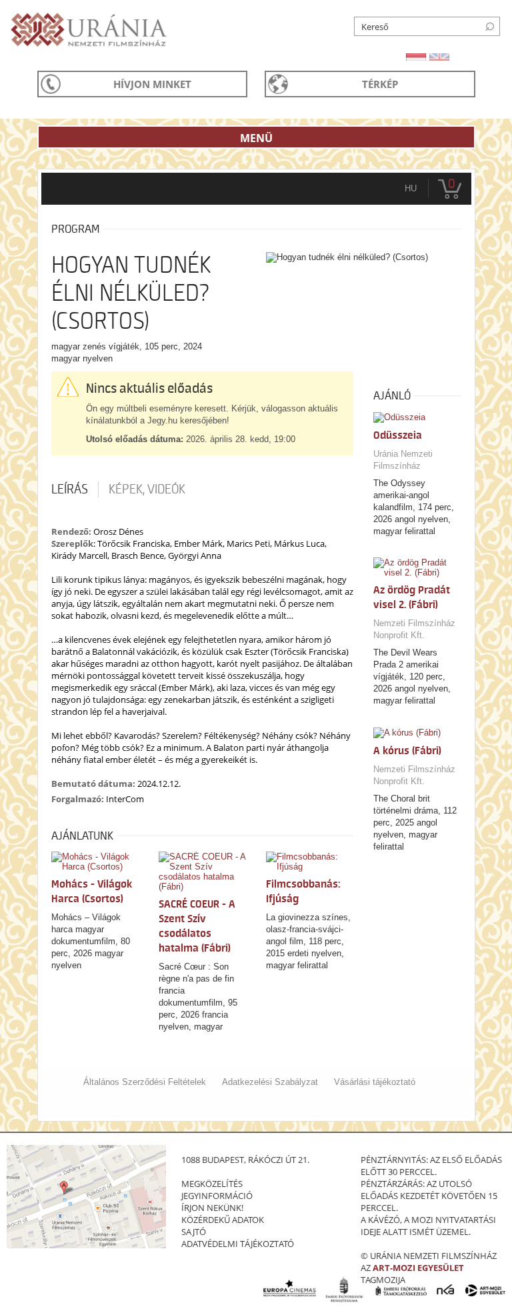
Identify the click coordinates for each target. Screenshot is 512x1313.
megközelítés (212, 1184)
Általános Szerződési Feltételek (144, 1082)
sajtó (193, 1232)
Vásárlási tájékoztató (374, 1082)
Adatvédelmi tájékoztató (237, 1244)
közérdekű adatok (222, 1220)
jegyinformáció (217, 1196)
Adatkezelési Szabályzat (270, 1082)
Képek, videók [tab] (147, 489)
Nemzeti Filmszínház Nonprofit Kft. (414, 629)
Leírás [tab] (69, 489)
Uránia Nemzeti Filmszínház (403, 460)
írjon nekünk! (212, 1208)
